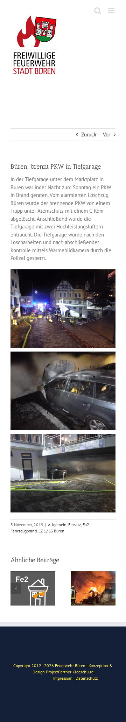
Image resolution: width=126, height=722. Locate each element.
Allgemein (57, 524)
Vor (106, 134)
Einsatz (74, 524)
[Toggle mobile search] (97, 10)
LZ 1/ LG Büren (51, 530)
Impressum (62, 678)
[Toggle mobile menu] (111, 10)
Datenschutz (87, 678)
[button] (15, 588)
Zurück (88, 134)
